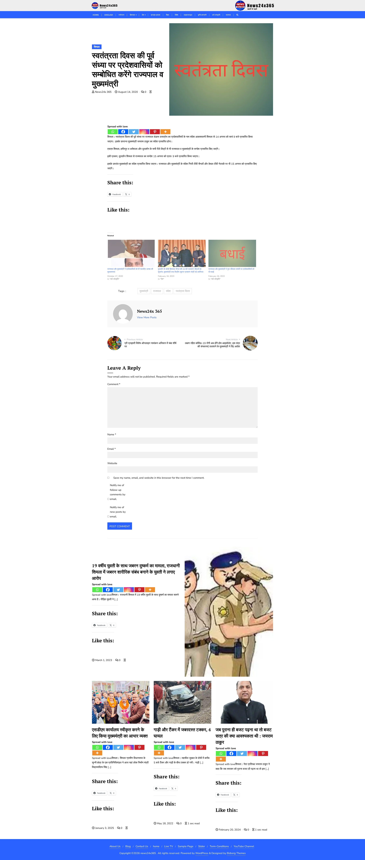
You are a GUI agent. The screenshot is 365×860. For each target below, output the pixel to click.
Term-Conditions (219, 846)
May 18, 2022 (165, 823)
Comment (113, 384)
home (156, 846)
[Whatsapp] (113, 131)
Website (112, 463)
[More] (165, 131)
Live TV (168, 846)
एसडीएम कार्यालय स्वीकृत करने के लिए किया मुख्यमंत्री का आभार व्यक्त (120, 733)
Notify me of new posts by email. (118, 512)
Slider (201, 846)
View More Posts (147, 317)
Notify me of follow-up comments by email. (117, 492)
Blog (128, 846)
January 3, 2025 (105, 828)
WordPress (201, 853)
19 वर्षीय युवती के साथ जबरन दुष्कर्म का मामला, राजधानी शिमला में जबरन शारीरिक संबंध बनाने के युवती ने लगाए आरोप (136, 572)
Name (111, 434)
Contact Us (142, 846)
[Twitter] (134, 131)
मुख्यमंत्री (144, 291)
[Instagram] (144, 131)
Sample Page (185, 846)
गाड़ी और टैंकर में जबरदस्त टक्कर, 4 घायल (182, 733)
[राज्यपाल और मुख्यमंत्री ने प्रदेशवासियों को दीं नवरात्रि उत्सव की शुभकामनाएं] (131, 253)
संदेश (168, 291)
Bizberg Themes (236, 853)
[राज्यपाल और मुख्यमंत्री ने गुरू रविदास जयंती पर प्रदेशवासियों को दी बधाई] (232, 253)
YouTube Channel (244, 846)
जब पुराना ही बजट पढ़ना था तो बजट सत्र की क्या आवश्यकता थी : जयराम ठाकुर (244, 736)
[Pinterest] (155, 131)
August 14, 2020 (128, 92)
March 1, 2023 (104, 660)
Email (111, 449)
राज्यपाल (157, 291)
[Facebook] (123, 131)
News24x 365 (103, 92)
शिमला (97, 47)
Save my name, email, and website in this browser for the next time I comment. (158, 478)
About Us (115, 846)
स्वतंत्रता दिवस (183, 291)
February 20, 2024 (229, 829)
